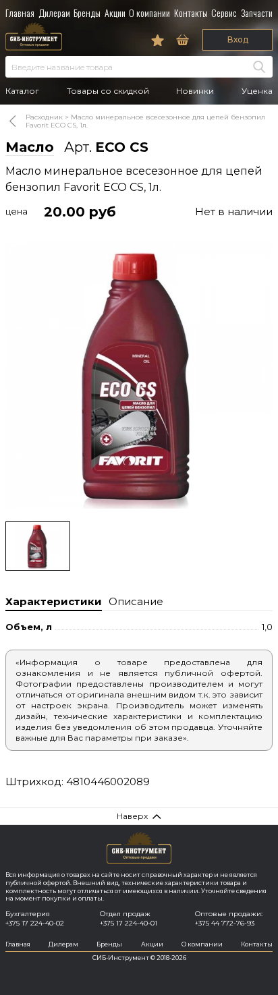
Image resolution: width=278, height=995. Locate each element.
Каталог (22, 91)
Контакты (191, 12)
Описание (136, 601)
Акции (115, 12)
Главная (19, 12)
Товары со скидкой (108, 91)
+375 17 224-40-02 (34, 923)
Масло (29, 147)
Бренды (87, 12)
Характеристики (53, 601)
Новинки (195, 91)
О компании (149, 12)
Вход (237, 39)
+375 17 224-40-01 (128, 923)
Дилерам (54, 12)
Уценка (257, 91)
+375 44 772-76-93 (224, 923)
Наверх (132, 816)
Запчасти (257, 12)
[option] (139, 375)
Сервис (224, 12)
